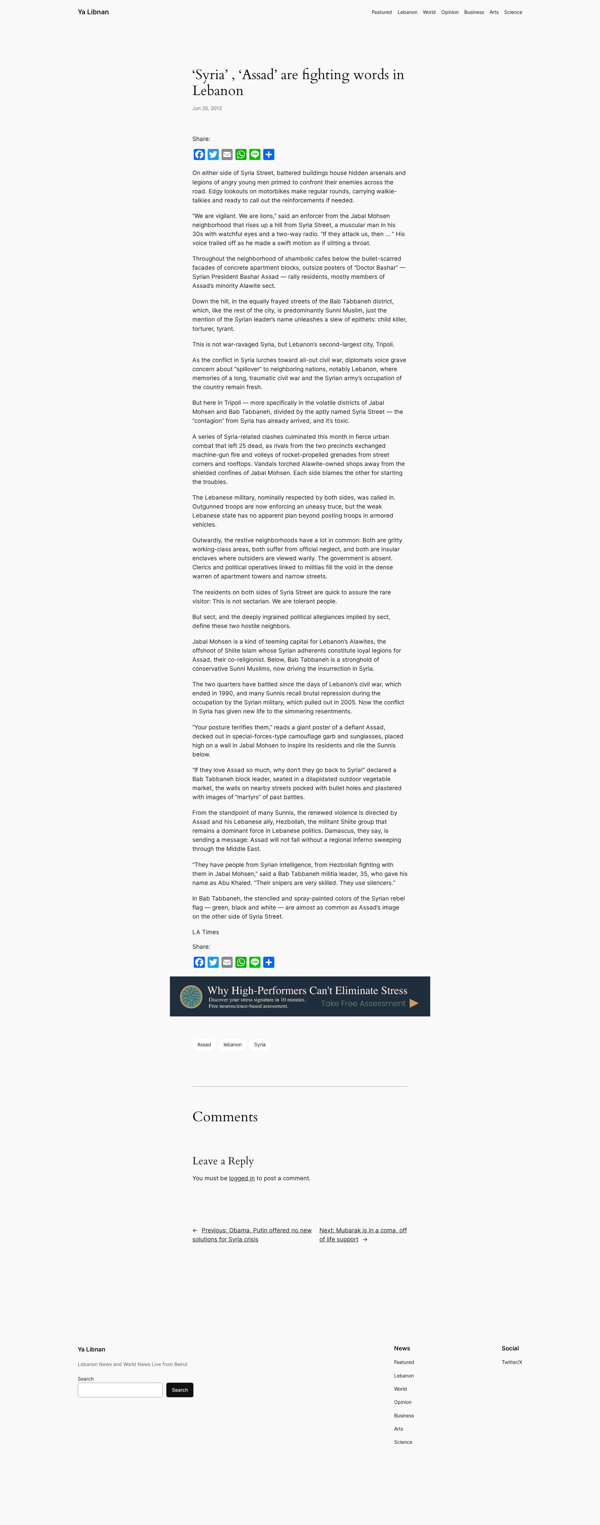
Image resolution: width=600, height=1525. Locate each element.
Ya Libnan (93, 12)
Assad (204, 1044)
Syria (260, 1044)
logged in (242, 1178)
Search (86, 1379)
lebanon (233, 1044)
